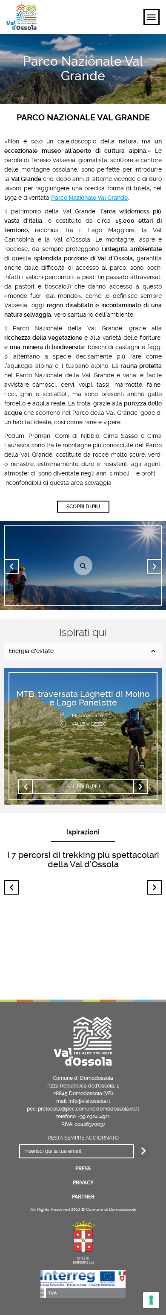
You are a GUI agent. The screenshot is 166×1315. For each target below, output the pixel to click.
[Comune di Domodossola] (83, 1241)
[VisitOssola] (21, 17)
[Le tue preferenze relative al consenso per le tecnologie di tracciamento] (151, 1300)
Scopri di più (83, 507)
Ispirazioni (83, 832)
